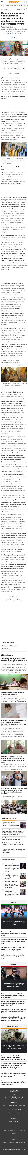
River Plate (16, 5)
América (5, 1105)
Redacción (11, 1121)
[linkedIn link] (22, 1097)
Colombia (10, 1105)
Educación (4, 9)
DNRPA (24, 5)
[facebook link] (6, 1097)
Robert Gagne (13, 645)
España (15, 1105)
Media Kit (14, 1133)
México (8, 1109)
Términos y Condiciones (8, 1142)
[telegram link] (19, 1097)
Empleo (17, 1121)
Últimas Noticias (12, 1112)
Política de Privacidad (20, 1142)
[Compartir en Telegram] (18, 68)
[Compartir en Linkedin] (15, 68)
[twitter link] (9, 1097)
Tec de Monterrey (6, 648)
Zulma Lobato (9, 5)
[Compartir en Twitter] (11, 68)
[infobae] (14, 2)
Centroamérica (18, 1109)
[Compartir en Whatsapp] (4, 68)
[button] (2, 2)
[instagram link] (12, 1097)
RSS (18, 1112)
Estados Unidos (21, 1105)
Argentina (5, 1130)
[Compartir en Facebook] (8, 68)
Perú (12, 1109)
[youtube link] (15, 1097)
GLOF (21, 5)
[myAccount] (25, 2)
